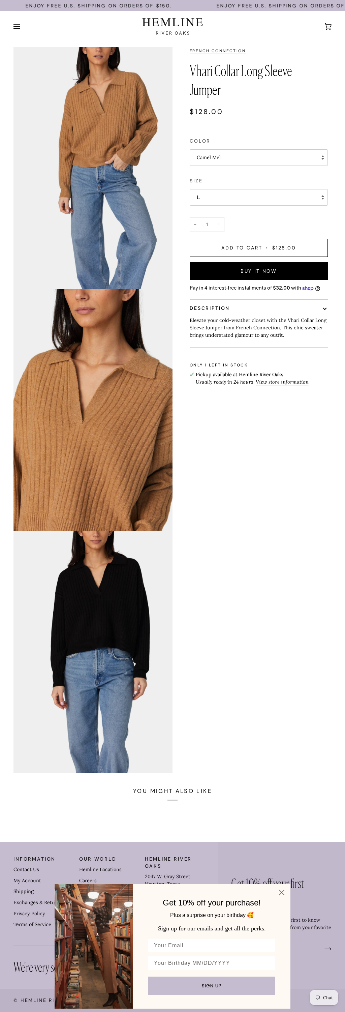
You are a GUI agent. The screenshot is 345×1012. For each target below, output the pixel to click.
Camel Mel (209, 157)
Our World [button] (98, 859)
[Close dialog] (282, 892)
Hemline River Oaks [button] (168, 862)
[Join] (323, 948)
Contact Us (26, 869)
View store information (282, 382)
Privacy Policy (29, 914)
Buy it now (259, 271)
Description (210, 308)
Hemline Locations (100, 869)
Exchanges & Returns (37, 902)
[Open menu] (23, 26)
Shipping (23, 891)
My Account (27, 880)
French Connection (218, 51)
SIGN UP (212, 985)
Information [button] (34, 859)
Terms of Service (32, 924)
